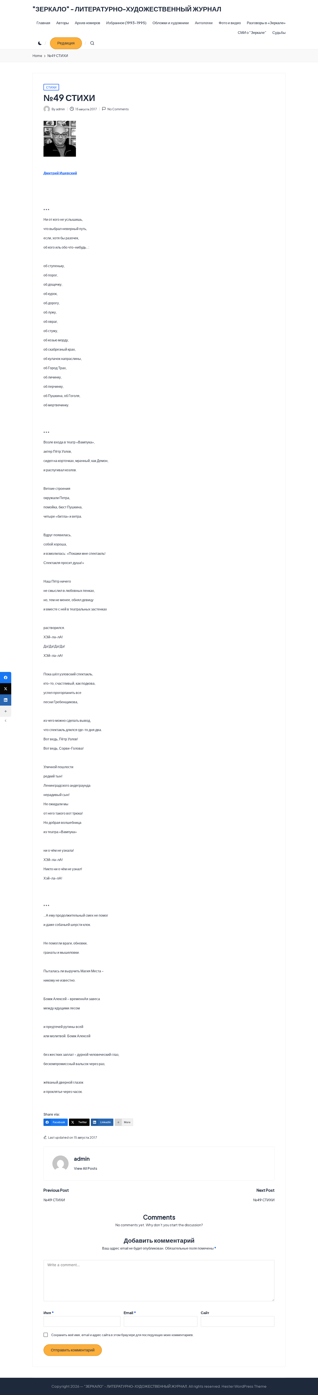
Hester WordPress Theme (244, 1386)
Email (130, 1312)
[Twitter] (5, 688)
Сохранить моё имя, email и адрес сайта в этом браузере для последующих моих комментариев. (122, 1335)
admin (82, 1158)
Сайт (205, 1312)
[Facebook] (5, 677)
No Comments (118, 109)
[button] (66, 43)
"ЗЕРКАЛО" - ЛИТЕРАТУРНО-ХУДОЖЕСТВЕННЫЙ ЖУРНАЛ (126, 9)
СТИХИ (51, 87)
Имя (48, 1312)
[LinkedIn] (5, 700)
